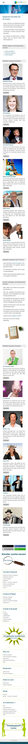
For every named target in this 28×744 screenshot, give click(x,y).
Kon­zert (5, 694)
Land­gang (5, 493)
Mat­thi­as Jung (6, 428)
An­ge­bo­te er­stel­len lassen (9, 711)
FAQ (4, 706)
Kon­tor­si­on (6, 617)
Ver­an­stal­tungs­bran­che (9, 713)
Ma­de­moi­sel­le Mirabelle (9, 176)
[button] (8, 546)
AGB (4, 662)
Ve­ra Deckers (6, 113)
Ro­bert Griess (6, 208)
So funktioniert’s (7, 707)
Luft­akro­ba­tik (6, 615)
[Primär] (3, 2)
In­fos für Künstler (7, 655)
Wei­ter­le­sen (6, 92)
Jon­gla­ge (5, 614)
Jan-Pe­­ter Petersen (8, 145)
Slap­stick (5, 580)
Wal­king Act (6, 602)
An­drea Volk (6, 461)
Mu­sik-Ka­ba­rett (9, 54)
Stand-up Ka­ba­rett (9, 51)
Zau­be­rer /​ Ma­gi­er (7, 597)
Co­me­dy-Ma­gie (7, 578)
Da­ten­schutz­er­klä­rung (8, 660)
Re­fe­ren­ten (6, 683)
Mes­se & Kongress (8, 673)
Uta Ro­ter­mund (6, 398)
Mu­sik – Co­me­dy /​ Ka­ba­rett (10, 582)
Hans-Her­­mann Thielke (8, 366)
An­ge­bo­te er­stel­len (16, 315)
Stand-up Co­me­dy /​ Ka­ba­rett (10, 575)
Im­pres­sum (6, 658)
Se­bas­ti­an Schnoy (7, 81)
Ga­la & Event (6, 671)
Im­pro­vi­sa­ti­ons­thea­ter (8, 584)
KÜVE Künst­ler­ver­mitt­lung (9, 656)
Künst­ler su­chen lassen (9, 709)
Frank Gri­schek (6, 525)
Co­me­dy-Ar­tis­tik (7, 586)
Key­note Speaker (7, 684)
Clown (4, 587)
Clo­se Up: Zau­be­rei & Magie (10, 600)
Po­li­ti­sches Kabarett (10, 53)
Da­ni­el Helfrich (7, 240)
